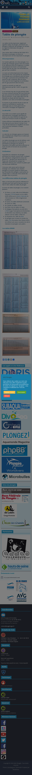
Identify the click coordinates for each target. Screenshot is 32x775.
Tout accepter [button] (21, 392)
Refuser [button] (7, 396)
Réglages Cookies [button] (9, 392)
